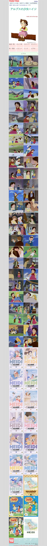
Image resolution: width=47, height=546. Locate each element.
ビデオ (33, 48)
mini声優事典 (33, 3)
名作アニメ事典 (24, 3)
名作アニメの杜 (14, 3)
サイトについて (36, 539)
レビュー (19, 48)
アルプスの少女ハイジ (23, 5)
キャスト (34, 44)
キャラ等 (19, 44)
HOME (10, 5)
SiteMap (36, 1)
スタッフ (26, 44)
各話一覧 (12, 44)
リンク (26, 48)
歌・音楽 (12, 48)
